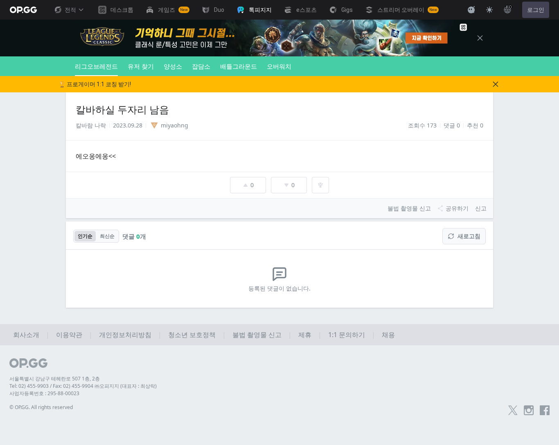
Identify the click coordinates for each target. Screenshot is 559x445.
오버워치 (279, 66)
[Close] (480, 38)
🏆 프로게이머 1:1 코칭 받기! (95, 84)
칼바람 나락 (91, 125)
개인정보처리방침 (125, 334)
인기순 (85, 236)
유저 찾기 (141, 66)
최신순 (107, 236)
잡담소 (201, 66)
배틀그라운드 (238, 66)
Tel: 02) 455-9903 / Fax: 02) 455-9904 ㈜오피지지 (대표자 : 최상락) (83, 385)
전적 (70, 10)
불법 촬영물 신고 (257, 334)
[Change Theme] (489, 10)
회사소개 (26, 335)
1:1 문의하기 (346, 334)
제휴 (304, 335)
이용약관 (69, 334)
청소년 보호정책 (192, 334)
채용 (388, 335)
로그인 (535, 10)
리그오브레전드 (96, 66)
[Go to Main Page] (23, 10)
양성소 (173, 66)
